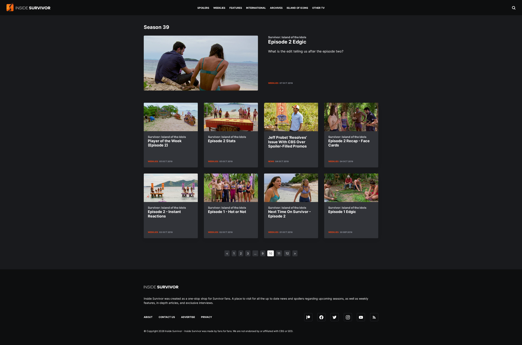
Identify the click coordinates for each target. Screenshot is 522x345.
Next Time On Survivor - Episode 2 (289, 212)
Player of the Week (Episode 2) (167, 141)
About (148, 317)
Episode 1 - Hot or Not (227, 210)
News (271, 161)
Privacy (206, 317)
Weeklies (273, 83)
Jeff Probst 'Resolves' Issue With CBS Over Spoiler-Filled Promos (287, 141)
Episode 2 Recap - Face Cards (349, 141)
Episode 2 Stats (227, 139)
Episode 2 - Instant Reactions (167, 212)
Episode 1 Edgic (347, 210)
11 (279, 253)
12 (287, 253)
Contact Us (167, 317)
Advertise (188, 317)
